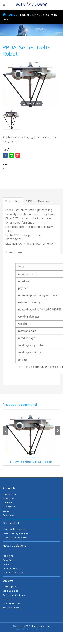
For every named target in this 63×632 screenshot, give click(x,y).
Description (12, 201)
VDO (29, 201)
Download (44, 201)
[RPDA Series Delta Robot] (12, 119)
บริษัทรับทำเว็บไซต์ (23, 629)
